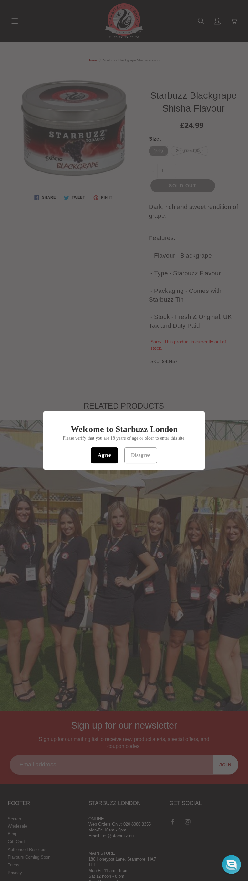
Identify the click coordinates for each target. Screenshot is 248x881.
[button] (231, 864)
